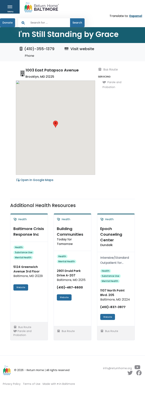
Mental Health (23, 257)
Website (20, 287)
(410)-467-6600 (70, 287)
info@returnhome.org (117, 368)
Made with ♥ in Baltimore (59, 384)
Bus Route (110, 69)
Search (77, 23)
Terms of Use (31, 384)
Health (19, 247)
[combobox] (49, 22)
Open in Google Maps (36, 180)
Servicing (104, 76)
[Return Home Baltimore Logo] (7, 370)
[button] (55, 124)
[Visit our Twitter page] (130, 374)
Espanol (135, 16)
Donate (7, 23)
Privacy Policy (12, 384)
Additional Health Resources (43, 205)
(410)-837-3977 (113, 307)
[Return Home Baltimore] (40, 7)
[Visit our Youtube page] (137, 368)
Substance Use (23, 252)
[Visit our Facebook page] (139, 374)
